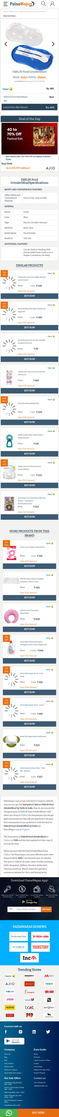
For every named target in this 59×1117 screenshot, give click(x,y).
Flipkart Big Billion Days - (14, 1092)
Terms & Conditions (10, 1070)
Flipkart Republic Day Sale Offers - (13, 1096)
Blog (5, 1057)
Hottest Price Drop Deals (42, 1070)
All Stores (37, 1057)
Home (36, 1054)
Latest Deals (38, 1066)
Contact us (40, 1078)
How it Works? (9, 1063)
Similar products (29, 265)
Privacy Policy (8, 1066)
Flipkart (41, 77)
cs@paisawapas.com (41, 1086)
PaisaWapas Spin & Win (12, 1105)
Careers (36, 1063)
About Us (7, 1054)
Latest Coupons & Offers (42, 1060)
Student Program (39, 1073)
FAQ (5, 1060)
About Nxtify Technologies (12, 1073)
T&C (5, 101)
